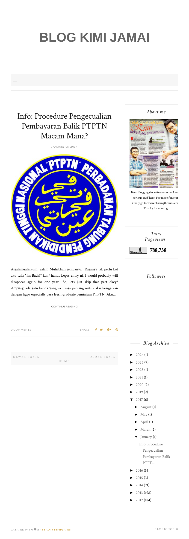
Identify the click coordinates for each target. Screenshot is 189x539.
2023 (139, 369)
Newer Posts (26, 356)
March (145, 429)
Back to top (165, 529)
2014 (139, 485)
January (146, 436)
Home (64, 361)
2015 (139, 477)
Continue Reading (64, 306)
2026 (139, 354)
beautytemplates (56, 529)
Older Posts (103, 356)
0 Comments (21, 329)
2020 (140, 384)
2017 (139, 399)
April (144, 421)
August (145, 407)
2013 (139, 492)
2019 (139, 392)
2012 (139, 500)
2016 (139, 470)
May (143, 414)
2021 (139, 377)
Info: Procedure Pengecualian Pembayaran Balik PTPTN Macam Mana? (64, 126)
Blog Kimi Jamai (94, 37)
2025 (139, 362)
